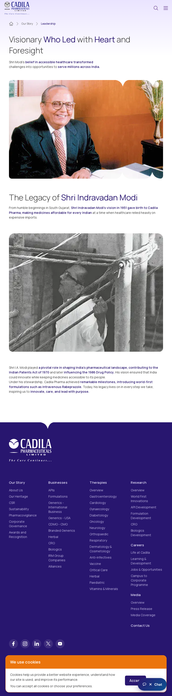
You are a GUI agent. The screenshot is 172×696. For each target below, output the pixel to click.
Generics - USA (59, 518)
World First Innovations (139, 498)
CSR (12, 503)
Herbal (53, 537)
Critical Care (99, 570)
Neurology (97, 528)
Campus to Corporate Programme (139, 580)
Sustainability (19, 509)
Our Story (27, 24)
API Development (143, 507)
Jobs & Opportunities (146, 569)
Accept (135, 680)
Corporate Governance (18, 523)
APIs (51, 490)
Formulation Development (141, 515)
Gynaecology (99, 509)
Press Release (141, 609)
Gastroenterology (103, 496)
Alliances (55, 566)
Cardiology (98, 503)
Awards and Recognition (18, 534)
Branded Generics (61, 530)
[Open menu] (165, 8)
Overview (96, 490)
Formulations (58, 496)
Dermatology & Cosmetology (101, 548)
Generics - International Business (57, 507)
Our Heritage (18, 496)
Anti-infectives (101, 557)
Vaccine (95, 564)
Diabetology (99, 515)
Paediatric (97, 582)
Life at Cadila (140, 552)
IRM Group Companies (56, 557)
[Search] (156, 8)
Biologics (55, 549)
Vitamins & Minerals (104, 589)
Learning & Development (141, 561)
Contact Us (140, 625)
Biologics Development (141, 532)
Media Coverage (143, 615)
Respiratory (98, 540)
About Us (16, 490)
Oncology (97, 521)
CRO (51, 543)
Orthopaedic (99, 534)
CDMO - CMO (58, 524)
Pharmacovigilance (23, 515)
